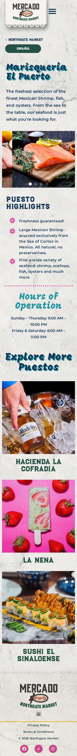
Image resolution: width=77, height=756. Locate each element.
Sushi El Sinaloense (38, 655)
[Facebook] (24, 749)
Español (23, 48)
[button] (30, 184)
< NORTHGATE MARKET (24, 40)
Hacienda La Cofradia (39, 465)
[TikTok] (38, 749)
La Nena (38, 560)
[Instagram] (53, 749)
